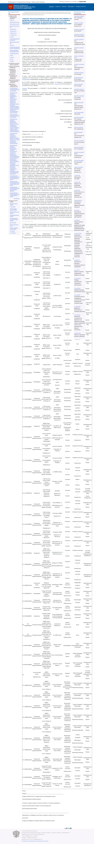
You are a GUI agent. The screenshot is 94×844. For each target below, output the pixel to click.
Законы (64, 6)
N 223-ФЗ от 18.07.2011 (78, 117)
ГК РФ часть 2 (13, 31)
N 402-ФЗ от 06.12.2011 (79, 89)
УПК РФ (12, 61)
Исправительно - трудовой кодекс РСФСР (14, 219)
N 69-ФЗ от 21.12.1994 (78, 22)
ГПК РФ (12, 36)
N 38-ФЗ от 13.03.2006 (78, 72)
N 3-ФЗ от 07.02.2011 (78, 84)
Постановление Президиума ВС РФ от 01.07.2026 (14, 89)
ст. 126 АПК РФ (77, 306)
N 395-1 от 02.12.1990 (78, 167)
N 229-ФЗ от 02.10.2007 (79, 152)
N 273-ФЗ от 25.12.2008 (79, 64)
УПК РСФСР (13, 232)
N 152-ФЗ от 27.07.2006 (79, 140)
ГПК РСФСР (12, 206)
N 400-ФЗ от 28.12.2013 (79, 16)
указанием (57, 83)
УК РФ (11, 59)
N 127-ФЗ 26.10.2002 (78, 132)
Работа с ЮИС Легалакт (38, 2)
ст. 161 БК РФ (77, 260)
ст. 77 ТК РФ (76, 270)
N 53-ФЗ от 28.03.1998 (78, 160)
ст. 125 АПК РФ (77, 333)
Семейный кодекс (14, 53)
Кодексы (58, 6)
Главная (51, 6)
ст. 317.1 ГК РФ (77, 182)
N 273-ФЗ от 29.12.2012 (79, 34)
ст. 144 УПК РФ (77, 278)
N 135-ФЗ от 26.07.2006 (79, 95)
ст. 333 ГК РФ (77, 175)
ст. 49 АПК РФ (77, 314)
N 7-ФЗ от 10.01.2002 (78, 77)
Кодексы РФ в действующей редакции (13, 17)
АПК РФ (12, 20)
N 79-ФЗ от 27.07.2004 (79, 39)
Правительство (81, 6)
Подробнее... (17, 198)
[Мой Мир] (71, 828)
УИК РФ (12, 57)
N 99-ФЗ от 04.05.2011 (78, 102)
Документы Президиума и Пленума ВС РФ (13, 85)
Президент (71, 6)
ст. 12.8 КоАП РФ (77, 233)
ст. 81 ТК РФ (76, 210)
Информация (12, 2)
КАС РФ (12, 45)
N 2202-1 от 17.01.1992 (78, 127)
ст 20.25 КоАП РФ (78, 200)
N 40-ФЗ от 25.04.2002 (79, 29)
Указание (24, 88)
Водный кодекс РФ (14, 24)
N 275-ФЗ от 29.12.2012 (79, 47)
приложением (25, 79)
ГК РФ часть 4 (13, 34)
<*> (71, 165)
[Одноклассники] (69, 828)
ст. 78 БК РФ (77, 220)
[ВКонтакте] (66, 828)
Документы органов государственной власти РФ (14, 81)
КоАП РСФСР (13, 222)
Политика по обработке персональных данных (35, 841)
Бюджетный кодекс (14, 22)
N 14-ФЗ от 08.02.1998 (78, 112)
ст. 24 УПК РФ (77, 295)
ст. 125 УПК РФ (77, 288)
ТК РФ (11, 55)
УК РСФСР (12, 231)
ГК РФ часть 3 (13, 33)
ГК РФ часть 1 (13, 29)
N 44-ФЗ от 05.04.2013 (79, 147)
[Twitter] (68, 828)
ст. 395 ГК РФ (77, 190)
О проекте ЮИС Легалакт (23, 2)
